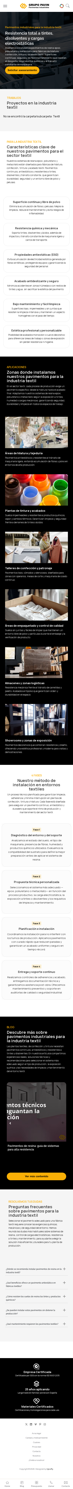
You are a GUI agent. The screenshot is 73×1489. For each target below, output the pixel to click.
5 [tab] (45, 1167)
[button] (67, 5)
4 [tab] (41, 1167)
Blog (22, 1486)
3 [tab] (38, 1167)
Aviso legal (36, 1433)
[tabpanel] (36, 1121)
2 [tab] (34, 1167)
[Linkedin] (31, 1424)
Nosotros (36, 1455)
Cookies (36, 1442)
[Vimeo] (35, 1424)
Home (7, 1486)
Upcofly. (50, 1469)
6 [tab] (48, 1167)
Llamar (51, 1486)
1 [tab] (31, 1167)
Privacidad (36, 1446)
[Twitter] (26, 1424)
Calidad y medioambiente (37, 1437)
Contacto (37, 1451)
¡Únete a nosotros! (36, 1460)
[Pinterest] (40, 1424)
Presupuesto (36, 1486)
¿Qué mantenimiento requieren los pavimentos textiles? (32, 1324)
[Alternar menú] (5, 6)
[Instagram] (44, 1424)
